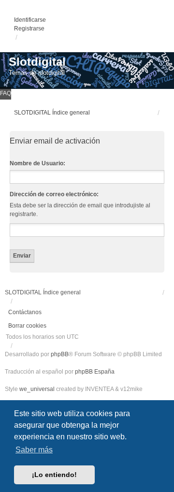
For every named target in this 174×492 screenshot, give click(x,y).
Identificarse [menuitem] (30, 19)
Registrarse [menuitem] (29, 28)
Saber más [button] (34, 450)
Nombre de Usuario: (37, 163)
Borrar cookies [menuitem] (27, 325)
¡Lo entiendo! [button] (54, 474)
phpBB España (95, 371)
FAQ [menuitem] (5, 93)
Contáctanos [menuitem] (25, 312)
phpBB (60, 354)
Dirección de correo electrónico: (54, 194)
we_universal (37, 389)
